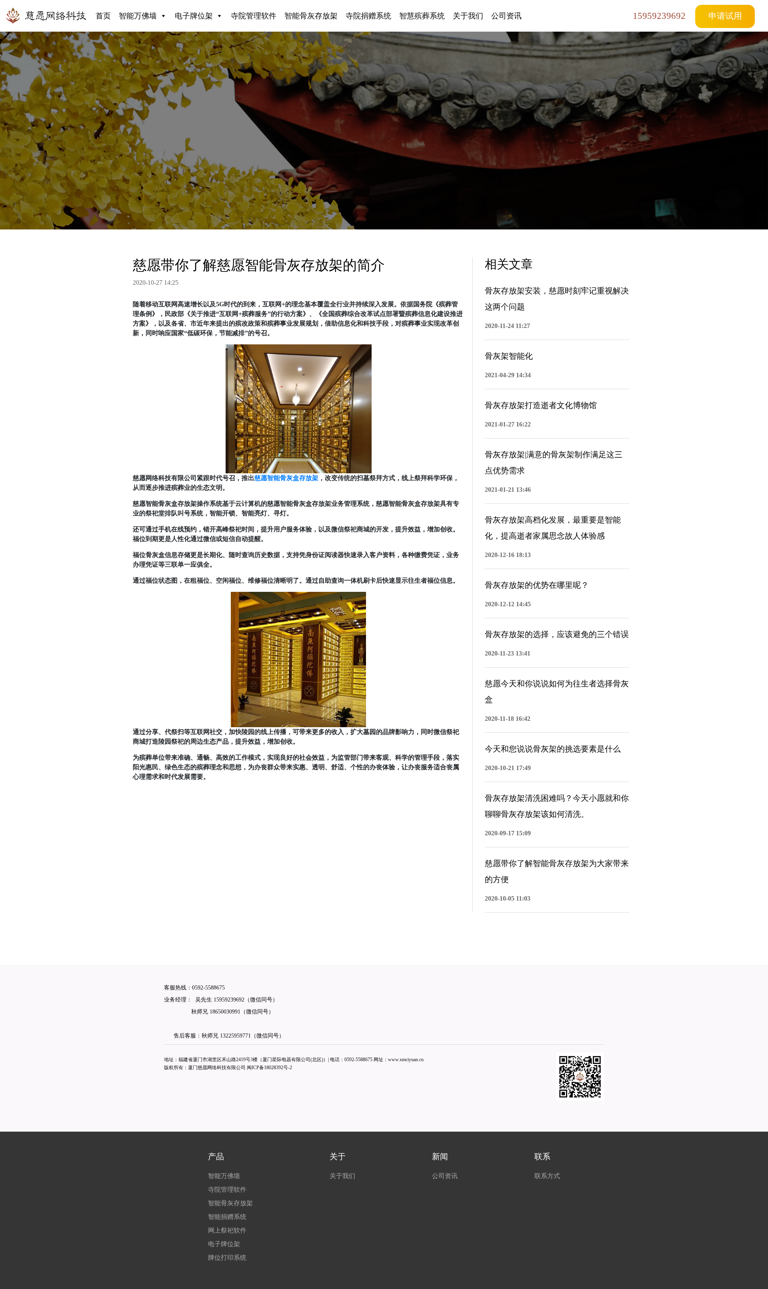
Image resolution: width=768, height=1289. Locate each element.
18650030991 (224, 1012)
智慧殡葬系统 (422, 16)
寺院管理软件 (253, 16)
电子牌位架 (194, 16)
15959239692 (659, 15)
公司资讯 (506, 16)
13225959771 (235, 1036)
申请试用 (725, 16)
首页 (103, 16)
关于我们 (468, 16)
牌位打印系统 (227, 1257)
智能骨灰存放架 (311, 16)
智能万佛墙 (138, 16)
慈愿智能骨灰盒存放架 (286, 478)
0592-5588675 (208, 988)
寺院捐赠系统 (368, 16)
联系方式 (547, 1175)
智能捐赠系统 (227, 1216)
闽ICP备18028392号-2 (269, 1067)
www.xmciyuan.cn (406, 1059)
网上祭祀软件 (227, 1230)
